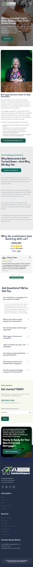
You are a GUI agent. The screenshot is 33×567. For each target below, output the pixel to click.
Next (5, 419)
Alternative (4, 531)
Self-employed (5, 529)
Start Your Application (11, 451)
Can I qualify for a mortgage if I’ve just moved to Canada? (15, 298)
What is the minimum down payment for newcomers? (12, 320)
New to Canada (5, 534)
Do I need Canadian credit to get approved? (14, 329)
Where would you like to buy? (10, 408)
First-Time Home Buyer (7, 526)
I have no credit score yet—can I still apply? (14, 346)
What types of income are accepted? (12, 337)
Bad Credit (4, 523)
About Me (4, 500)
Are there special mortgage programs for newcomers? (13, 371)
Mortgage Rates (5, 505)
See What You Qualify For (11, 170)
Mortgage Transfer (6, 518)
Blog (2, 503)
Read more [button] (17, 271)
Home (2, 497)
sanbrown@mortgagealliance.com (10, 403)
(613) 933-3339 (7, 400)
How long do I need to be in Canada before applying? (12, 362)
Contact (3, 508)
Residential (4, 520)
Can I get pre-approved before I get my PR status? (14, 354)
